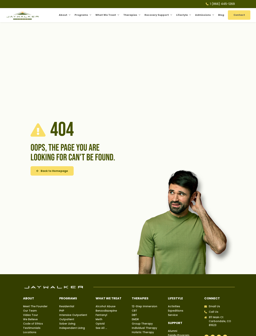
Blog (221, 15)
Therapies (130, 15)
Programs (81, 15)
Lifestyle (182, 15)
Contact (239, 15)
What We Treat (105, 15)
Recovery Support (156, 15)
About (63, 15)
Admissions (203, 15)
